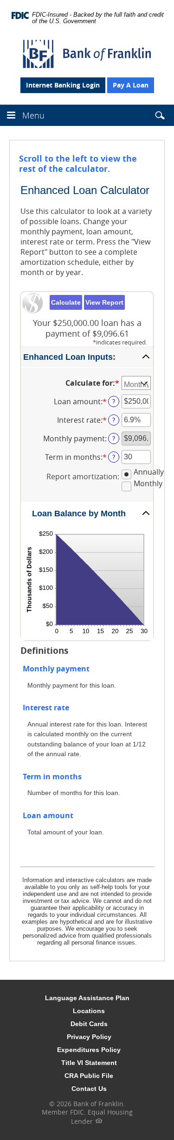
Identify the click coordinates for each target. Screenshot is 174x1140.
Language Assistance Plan (87, 998)
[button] (159, 116)
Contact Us (89, 1088)
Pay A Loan (130, 85)
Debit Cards (89, 1023)
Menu (33, 115)
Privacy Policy (89, 1036)
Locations (89, 1011)
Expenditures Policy (89, 1049)
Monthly (148, 483)
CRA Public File (88, 1075)
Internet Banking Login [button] (63, 85)
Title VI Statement (89, 1062)
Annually (149, 472)
